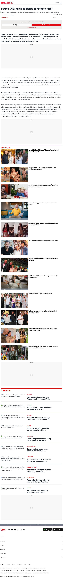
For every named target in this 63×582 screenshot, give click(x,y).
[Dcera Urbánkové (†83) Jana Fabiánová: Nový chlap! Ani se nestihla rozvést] (14, 156)
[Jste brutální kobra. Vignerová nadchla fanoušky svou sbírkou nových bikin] (14, 229)
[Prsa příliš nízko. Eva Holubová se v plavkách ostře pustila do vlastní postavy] (14, 174)
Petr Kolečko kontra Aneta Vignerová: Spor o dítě (37, 491)
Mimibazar (30, 457)
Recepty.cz (30, 436)
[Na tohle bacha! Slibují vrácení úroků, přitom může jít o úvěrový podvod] (14, 282)
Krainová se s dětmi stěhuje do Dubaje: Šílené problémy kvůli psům (43, 259)
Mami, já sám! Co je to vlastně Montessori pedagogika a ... (39, 460)
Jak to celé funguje (31, 27)
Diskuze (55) (4, 17)
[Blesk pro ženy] (7, 4)
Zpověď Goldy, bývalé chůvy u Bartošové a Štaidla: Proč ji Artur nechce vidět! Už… (43, 186)
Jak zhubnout (22, 524)
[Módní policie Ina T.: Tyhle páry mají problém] (14, 300)
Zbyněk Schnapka (5, 14)
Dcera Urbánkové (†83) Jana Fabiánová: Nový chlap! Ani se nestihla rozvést (43, 151)
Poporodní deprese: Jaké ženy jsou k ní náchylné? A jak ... (38, 481)
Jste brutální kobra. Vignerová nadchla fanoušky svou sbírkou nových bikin (43, 224)
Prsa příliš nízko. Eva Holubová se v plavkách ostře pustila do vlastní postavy (42, 168)
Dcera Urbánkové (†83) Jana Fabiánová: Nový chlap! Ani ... (38, 398)
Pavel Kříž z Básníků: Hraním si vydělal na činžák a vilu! (43, 241)
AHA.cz (29, 425)
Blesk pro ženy (31, 446)
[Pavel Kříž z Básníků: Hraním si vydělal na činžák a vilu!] (14, 247)
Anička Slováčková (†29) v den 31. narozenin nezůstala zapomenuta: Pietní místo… (43, 347)
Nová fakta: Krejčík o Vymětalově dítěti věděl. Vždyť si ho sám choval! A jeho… (43, 329)
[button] (48, 530)
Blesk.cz (29, 394)
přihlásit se (57, 2)
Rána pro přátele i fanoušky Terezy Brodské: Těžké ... (38, 429)
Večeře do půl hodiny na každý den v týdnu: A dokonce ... (39, 440)
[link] (9, 530)
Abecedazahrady (32, 467)
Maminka (7, 524)
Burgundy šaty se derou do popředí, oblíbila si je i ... (37, 450)
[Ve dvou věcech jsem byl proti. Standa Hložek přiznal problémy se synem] (14, 317)
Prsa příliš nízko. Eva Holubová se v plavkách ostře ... (39, 408)
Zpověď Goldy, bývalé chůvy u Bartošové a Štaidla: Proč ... (38, 419)
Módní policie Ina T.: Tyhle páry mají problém (40, 293)
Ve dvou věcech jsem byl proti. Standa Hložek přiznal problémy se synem (43, 312)
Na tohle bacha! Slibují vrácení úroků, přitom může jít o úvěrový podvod (43, 276)
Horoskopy (38, 524)
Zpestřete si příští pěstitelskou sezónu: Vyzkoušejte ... (39, 471)
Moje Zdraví (30, 477)
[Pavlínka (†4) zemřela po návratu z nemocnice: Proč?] (29, 12)
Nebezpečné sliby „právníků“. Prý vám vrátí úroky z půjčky (42, 203)
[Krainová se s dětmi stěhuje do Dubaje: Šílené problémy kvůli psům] (14, 265)
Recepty (53, 524)
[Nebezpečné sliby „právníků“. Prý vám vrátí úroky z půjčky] (14, 211)
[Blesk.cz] (3, 530)
